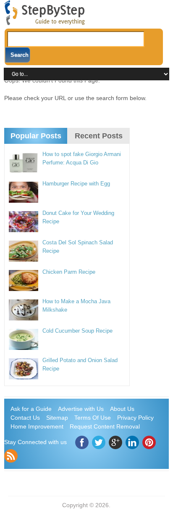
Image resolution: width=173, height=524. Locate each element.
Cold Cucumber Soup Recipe (77, 331)
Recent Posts (99, 136)
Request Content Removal (105, 426)
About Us (122, 408)
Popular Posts (35, 136)
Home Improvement (36, 426)
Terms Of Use (92, 417)
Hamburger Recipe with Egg (76, 183)
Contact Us (25, 417)
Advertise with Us (81, 408)
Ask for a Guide (31, 408)
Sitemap (57, 417)
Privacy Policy (135, 417)
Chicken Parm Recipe (68, 272)
